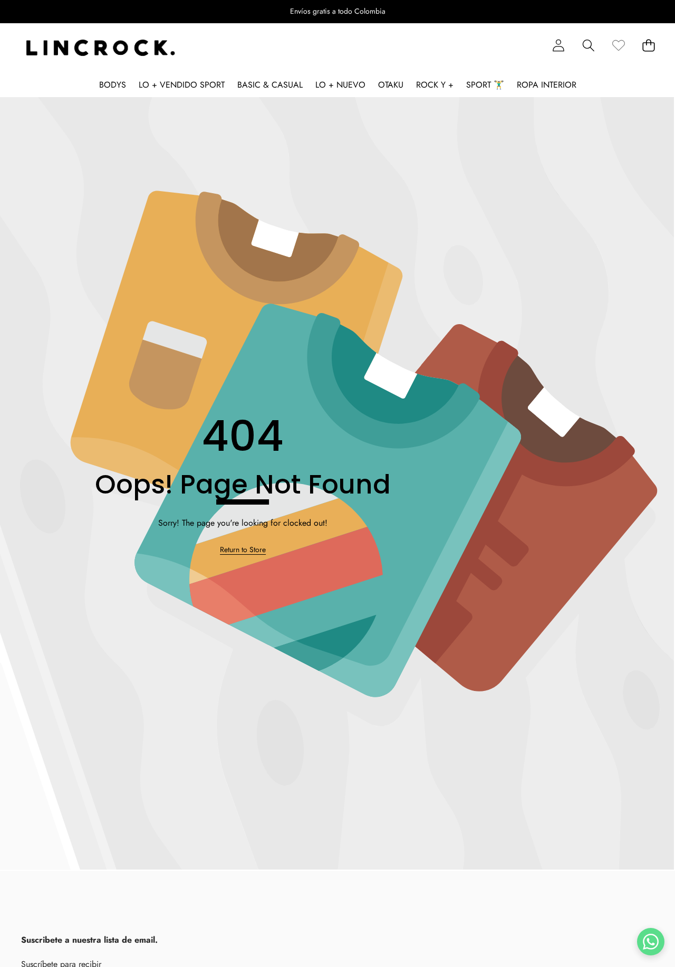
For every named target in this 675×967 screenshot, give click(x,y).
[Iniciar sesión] (558, 46)
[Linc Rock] (100, 48)
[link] (618, 46)
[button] (41, 12)
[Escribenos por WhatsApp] (650, 941)
